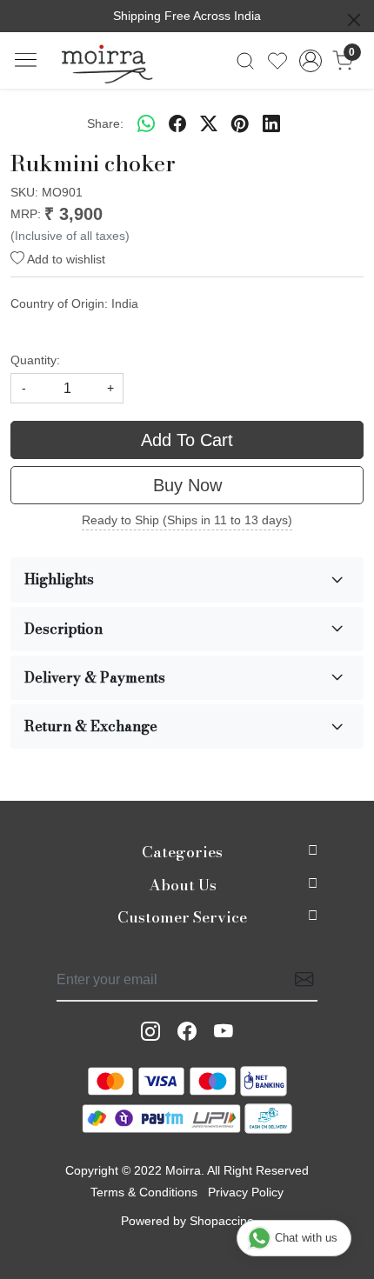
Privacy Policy (246, 1192)
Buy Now (187, 485)
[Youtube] (223, 1032)
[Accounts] (310, 61)
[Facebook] (187, 1032)
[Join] (299, 980)
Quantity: (35, 360)
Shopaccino (222, 1221)
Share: (105, 123)
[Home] (107, 61)
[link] (246, 60)
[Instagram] (150, 1032)
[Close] (354, 20)
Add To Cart (187, 440)
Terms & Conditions (143, 1192)
